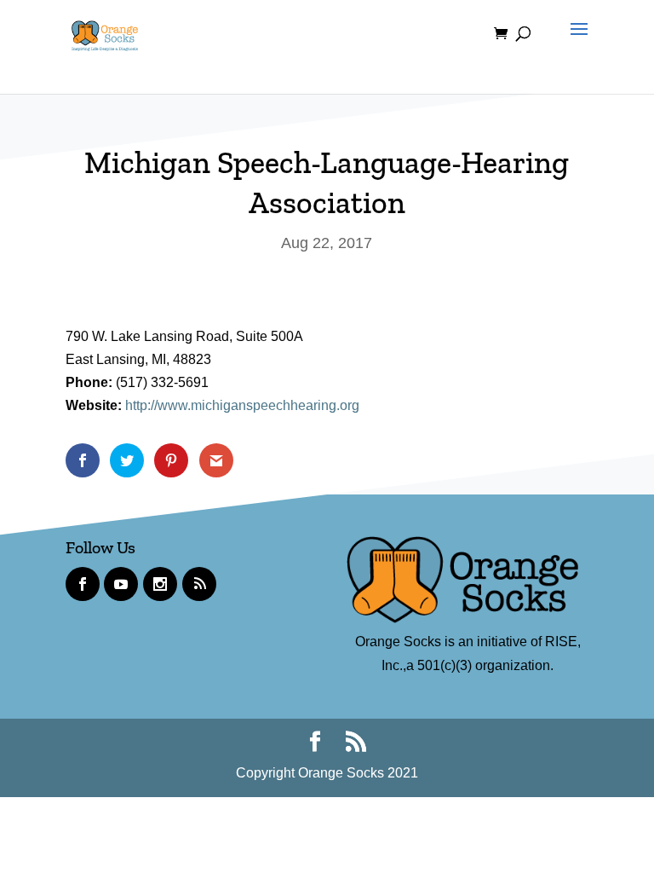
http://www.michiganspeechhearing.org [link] (242, 405)
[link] (104, 33)
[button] (574, 44)
